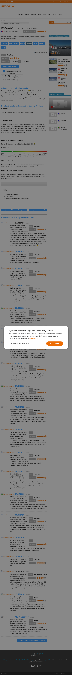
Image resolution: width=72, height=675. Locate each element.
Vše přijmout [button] (55, 343)
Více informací (33, 338)
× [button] (65, 328)
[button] (19, 343)
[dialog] (36, 337)
